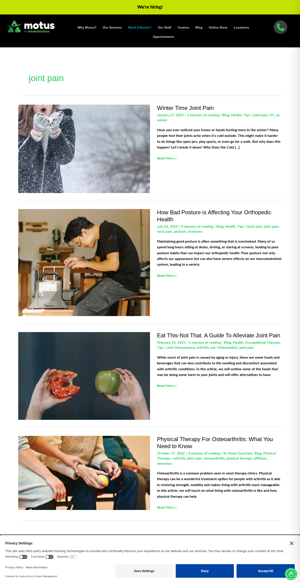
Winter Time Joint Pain (185, 108)
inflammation (227, 347)
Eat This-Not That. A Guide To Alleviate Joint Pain (218, 335)
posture (180, 231)
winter (162, 120)
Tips (246, 115)
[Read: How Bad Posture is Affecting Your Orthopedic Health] (84, 262)
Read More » (167, 158)
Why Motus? (87, 27)
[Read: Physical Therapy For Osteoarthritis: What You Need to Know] (84, 472)
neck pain (164, 231)
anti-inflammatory (181, 347)
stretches (195, 231)
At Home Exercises (238, 453)
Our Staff (164, 27)
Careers (183, 27)
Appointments (163, 36)
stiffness (260, 458)
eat (212, 347)
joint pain (260, 115)
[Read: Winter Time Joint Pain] (84, 148)
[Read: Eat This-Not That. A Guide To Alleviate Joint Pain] (84, 375)
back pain (254, 226)
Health (236, 115)
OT (271, 115)
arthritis (202, 347)
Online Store (218, 27)
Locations (241, 27)
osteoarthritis (214, 458)
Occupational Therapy (262, 342)
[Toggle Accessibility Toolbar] (291, 574)
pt (277, 115)
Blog (198, 27)
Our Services (112, 27)
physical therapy (239, 458)
